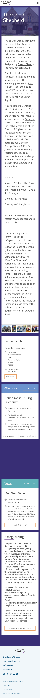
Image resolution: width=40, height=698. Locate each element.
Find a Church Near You (11, 661)
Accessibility (7, 669)
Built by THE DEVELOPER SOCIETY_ (13, 693)
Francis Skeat (25, 64)
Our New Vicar (14, 493)
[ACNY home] (6, 3)
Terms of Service (8, 689)
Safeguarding (8, 665)
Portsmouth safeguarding (20, 628)
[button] (38, 3)
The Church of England (11, 657)
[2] (29, 67)
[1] (26, 47)
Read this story (20, 525)
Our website (11, 377)
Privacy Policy (7, 685)
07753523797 (12, 372)
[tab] (9, 436)
